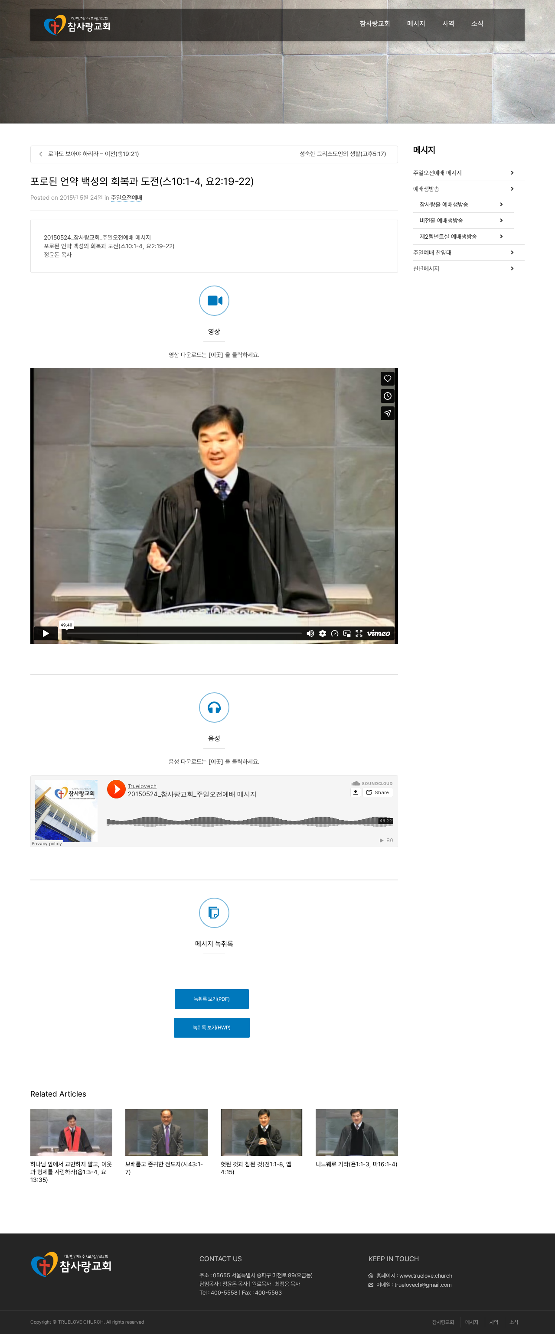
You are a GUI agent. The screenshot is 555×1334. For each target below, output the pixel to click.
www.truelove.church (425, 1275)
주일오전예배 (126, 197)
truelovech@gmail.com (423, 1285)
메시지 (416, 23)
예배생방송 (426, 188)
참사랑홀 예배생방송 (444, 204)
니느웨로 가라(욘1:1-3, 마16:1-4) (357, 1164)
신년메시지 (426, 268)
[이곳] (216, 354)
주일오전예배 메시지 (437, 172)
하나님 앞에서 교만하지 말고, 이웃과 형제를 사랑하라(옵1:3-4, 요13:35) (71, 1172)
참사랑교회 (375, 23)
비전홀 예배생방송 (441, 220)
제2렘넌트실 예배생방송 (448, 236)
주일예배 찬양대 (432, 252)
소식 (477, 23)
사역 (448, 23)
